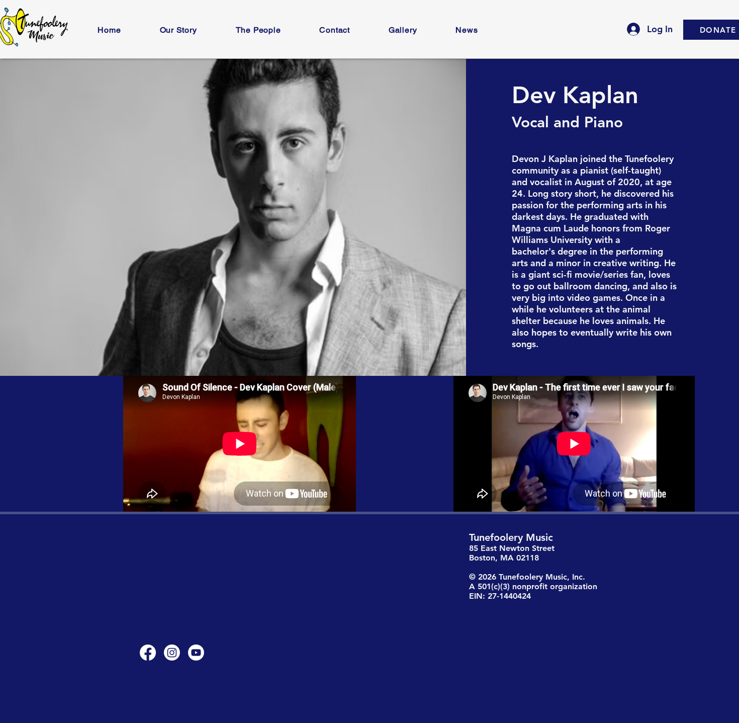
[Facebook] (148, 653)
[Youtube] (196, 653)
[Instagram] (172, 653)
